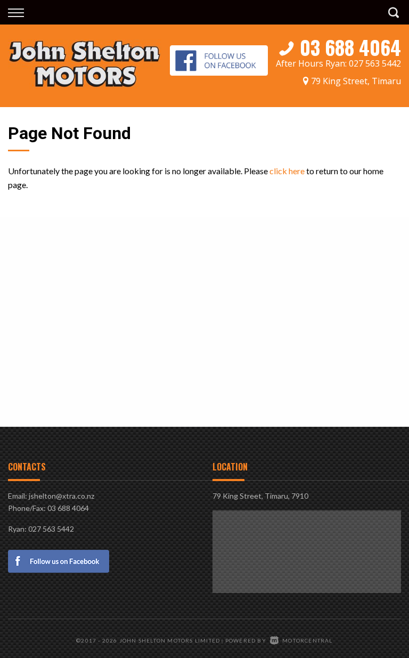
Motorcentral (307, 640)
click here (287, 171)
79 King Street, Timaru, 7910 (260, 495)
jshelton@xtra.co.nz (61, 495)
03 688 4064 (350, 47)
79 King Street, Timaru (356, 81)
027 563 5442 (375, 63)
